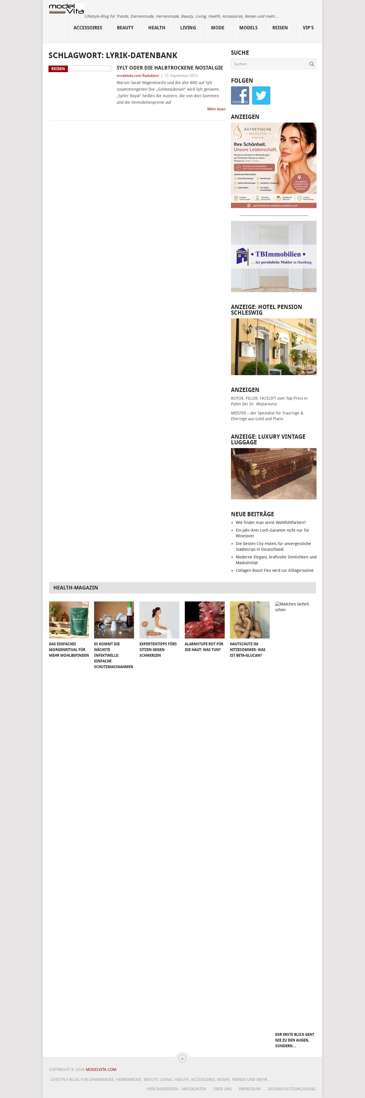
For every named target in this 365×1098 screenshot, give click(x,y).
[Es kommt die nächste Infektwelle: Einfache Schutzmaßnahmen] (114, 620)
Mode (217, 27)
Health (156, 27)
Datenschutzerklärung (292, 1089)
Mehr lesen (216, 109)
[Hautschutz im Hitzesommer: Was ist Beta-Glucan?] (250, 620)
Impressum (250, 1089)
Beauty (125, 27)
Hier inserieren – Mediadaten (176, 1089)
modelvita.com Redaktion (138, 76)
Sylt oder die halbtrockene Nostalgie (170, 68)
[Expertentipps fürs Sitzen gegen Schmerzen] (159, 620)
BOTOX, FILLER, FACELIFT (253, 398)
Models (248, 27)
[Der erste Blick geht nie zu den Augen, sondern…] (295, 815)
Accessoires (88, 27)
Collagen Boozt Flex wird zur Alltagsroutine (275, 570)
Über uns (222, 1089)
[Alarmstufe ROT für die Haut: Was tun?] (205, 620)
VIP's (308, 27)
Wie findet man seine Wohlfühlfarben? (271, 522)
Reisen (280, 27)
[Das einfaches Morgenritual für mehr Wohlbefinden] (69, 620)
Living (188, 27)
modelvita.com (101, 1069)
